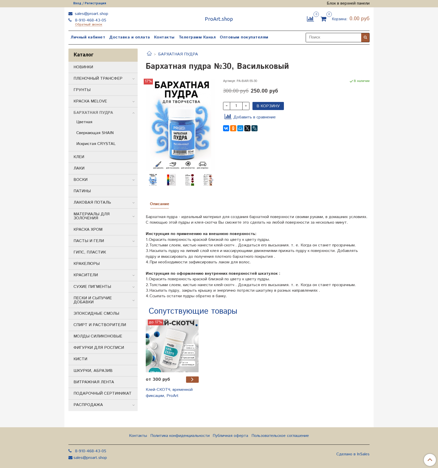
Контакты (164, 37)
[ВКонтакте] (226, 128)
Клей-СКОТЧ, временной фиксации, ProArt (169, 393)
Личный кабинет (87, 37)
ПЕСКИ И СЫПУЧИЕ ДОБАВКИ (93, 300)
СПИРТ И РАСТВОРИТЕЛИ (100, 325)
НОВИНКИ (83, 67)
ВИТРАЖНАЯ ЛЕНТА (94, 382)
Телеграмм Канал (197, 37)
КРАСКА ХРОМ (88, 229)
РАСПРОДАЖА (88, 405)
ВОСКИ (80, 180)
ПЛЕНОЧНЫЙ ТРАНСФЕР (98, 78)
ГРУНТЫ (82, 90)
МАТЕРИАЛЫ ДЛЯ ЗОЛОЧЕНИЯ (92, 216)
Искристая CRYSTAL (96, 144)
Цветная (84, 122)
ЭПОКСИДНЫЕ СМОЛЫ (96, 313)
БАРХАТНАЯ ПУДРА (178, 54)
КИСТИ (80, 359)
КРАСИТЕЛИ (86, 275)
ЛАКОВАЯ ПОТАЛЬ (92, 202)
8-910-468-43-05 (90, 20)
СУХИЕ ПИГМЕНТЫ (92, 287)
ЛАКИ (79, 168)
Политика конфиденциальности (180, 436)
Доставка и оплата (129, 37)
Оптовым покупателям (244, 37)
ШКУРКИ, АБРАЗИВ (93, 371)
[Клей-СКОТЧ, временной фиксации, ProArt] (172, 346)
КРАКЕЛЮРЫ (87, 264)
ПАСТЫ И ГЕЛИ (89, 241)
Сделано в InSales (353, 454)
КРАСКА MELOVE (90, 101)
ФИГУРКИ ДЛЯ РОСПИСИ (99, 348)
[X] (247, 128)
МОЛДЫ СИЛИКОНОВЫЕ (98, 336)
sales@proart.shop (91, 14)
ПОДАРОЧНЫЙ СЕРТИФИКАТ (103, 393)
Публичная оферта (230, 436)
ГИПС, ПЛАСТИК (90, 252)
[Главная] (149, 54)
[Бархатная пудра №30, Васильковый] (180, 124)
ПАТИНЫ (82, 191)
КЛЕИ (79, 157)
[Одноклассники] (233, 128)
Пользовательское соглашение (280, 436)
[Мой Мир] (240, 128)
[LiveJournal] (254, 128)
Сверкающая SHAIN (95, 133)
